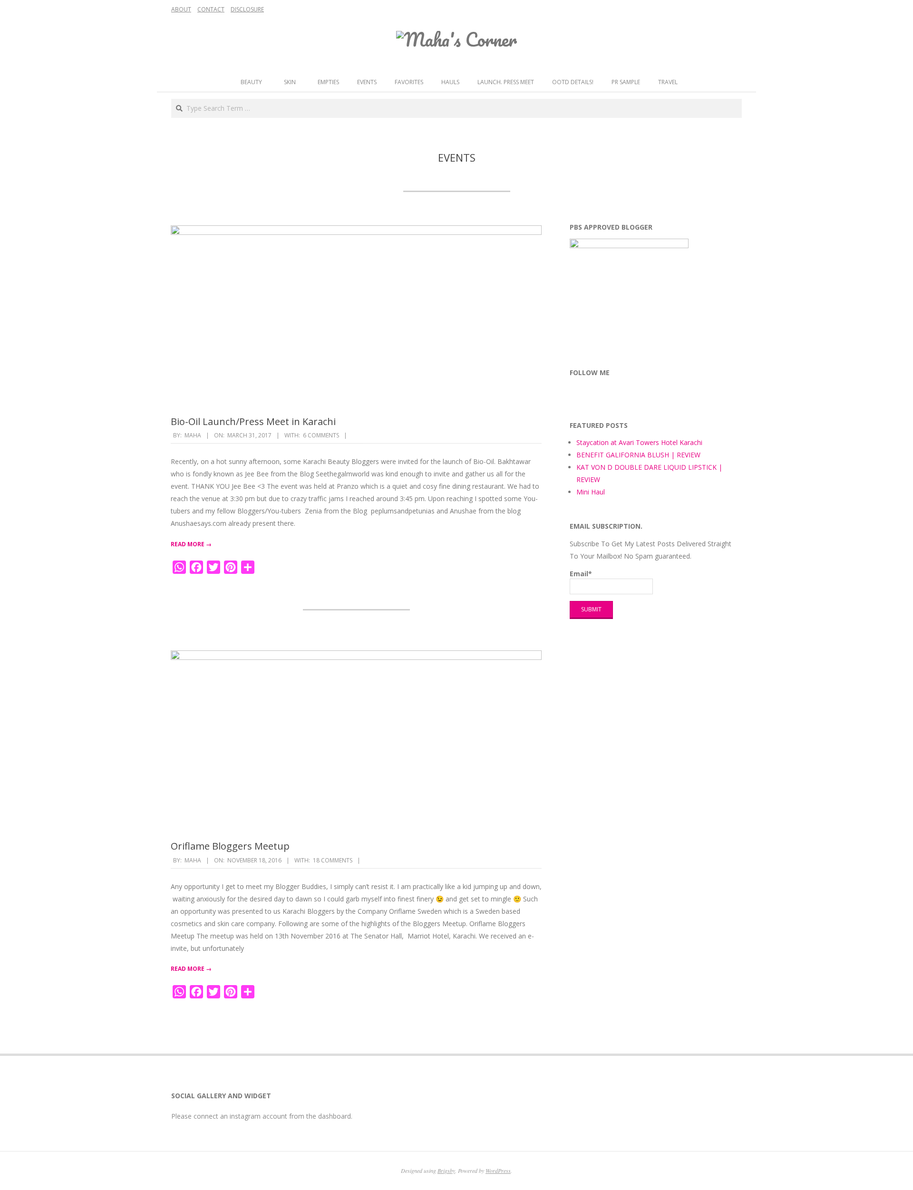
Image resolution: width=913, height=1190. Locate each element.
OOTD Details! (572, 82)
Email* (581, 573)
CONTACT (210, 9)
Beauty (251, 82)
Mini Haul (590, 491)
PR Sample (626, 82)
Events (367, 82)
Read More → (191, 544)
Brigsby (446, 1170)
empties (328, 82)
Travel (668, 82)
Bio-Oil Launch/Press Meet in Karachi (253, 421)
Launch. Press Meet (505, 82)
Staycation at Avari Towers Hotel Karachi (639, 442)
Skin (290, 82)
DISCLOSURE (247, 9)
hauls (450, 82)
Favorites (409, 82)
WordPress (498, 1170)
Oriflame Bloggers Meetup (230, 846)
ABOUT (181, 9)
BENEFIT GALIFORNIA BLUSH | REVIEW (638, 454)
